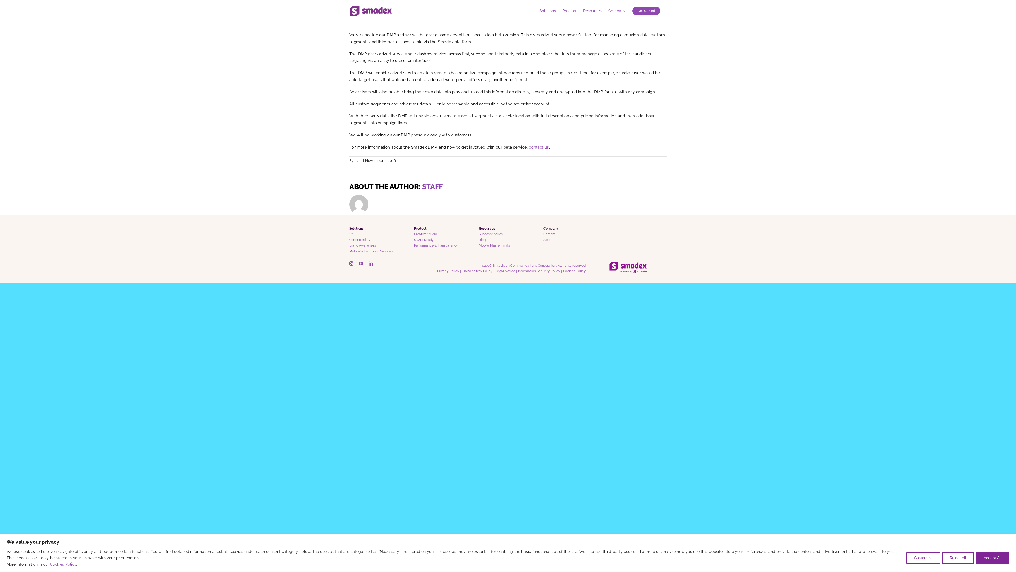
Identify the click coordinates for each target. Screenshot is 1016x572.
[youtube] (361, 263)
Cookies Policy (63, 564)
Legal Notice (505, 271)
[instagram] (351, 263)
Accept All (993, 558)
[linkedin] (371, 263)
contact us (539, 147)
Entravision (501, 265)
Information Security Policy (539, 271)
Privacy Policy (448, 271)
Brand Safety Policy (477, 271)
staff (358, 161)
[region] (508, 553)
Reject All (958, 558)
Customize (923, 558)
